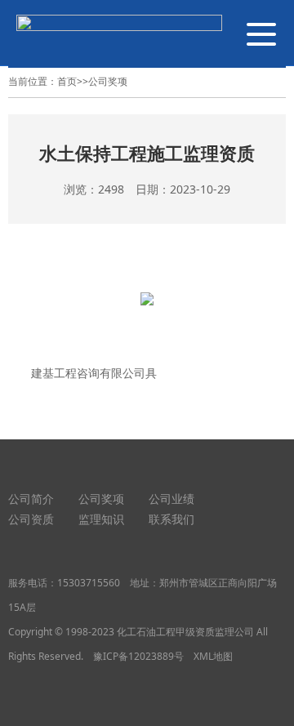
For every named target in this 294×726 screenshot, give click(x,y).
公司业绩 (171, 498)
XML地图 (213, 656)
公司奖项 (107, 81)
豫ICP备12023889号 (138, 656)
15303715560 (88, 583)
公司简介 (31, 498)
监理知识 (101, 519)
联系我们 (171, 519)
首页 (67, 81)
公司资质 (31, 519)
